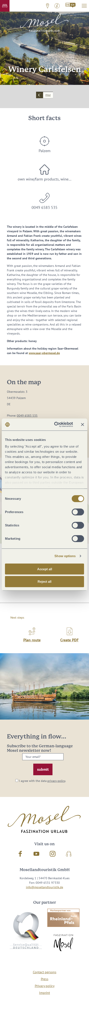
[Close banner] (82, 424)
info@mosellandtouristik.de (44, 887)
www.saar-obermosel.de (44, 353)
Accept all (44, 569)
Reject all (44, 581)
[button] (5, 6)
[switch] (78, 511)
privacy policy (56, 781)
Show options (65, 556)
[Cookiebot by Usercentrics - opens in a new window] (55, 424)
